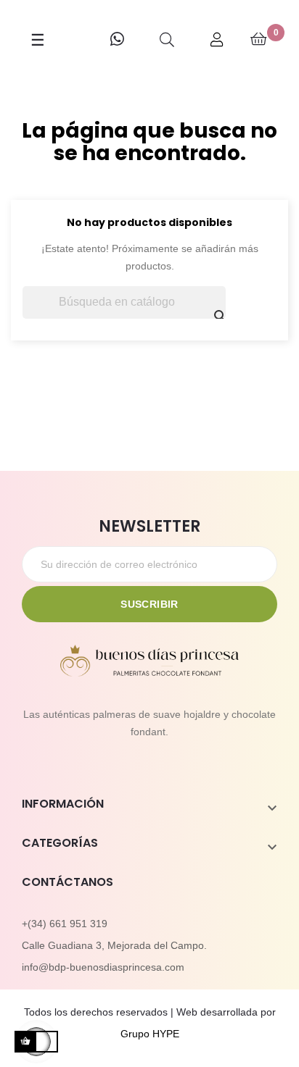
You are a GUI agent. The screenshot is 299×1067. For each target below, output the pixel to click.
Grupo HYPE (149, 1033)
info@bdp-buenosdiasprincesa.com (103, 967)
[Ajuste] (217, 40)
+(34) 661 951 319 (64, 923)
